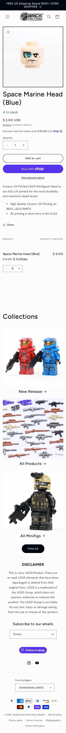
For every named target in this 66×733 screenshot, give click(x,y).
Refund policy (55, 714)
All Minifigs (30, 536)
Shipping (7, 125)
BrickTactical (19, 714)
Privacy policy (16, 720)
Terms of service (34, 720)
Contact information (35, 726)
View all (33, 548)
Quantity (8, 137)
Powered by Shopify (35, 714)
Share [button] (10, 224)
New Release (30, 391)
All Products (31, 463)
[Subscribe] (52, 634)
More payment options (33, 177)
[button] (7, 17)
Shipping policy (53, 720)
